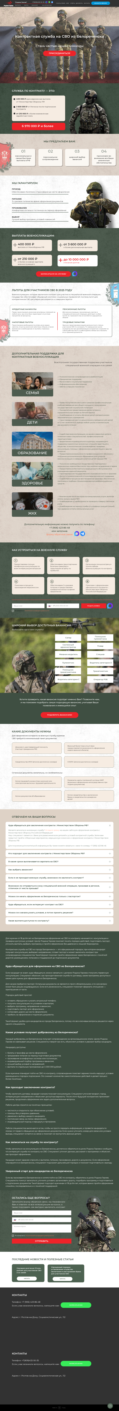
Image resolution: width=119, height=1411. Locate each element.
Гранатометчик (100, 671)
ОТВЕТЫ (72, 3)
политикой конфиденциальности (37, 611)
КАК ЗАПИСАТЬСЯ (47, 5)
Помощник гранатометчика (68, 671)
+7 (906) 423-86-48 (59, 527)
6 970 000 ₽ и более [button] (37, 126)
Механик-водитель (68, 654)
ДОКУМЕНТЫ (79, 3)
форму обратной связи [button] (59, 534)
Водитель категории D (101, 663)
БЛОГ (67, 3)
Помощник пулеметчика (100, 637)
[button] (100, 3)
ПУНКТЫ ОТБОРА (60, 3)
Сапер (68, 638)
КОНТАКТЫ (87, 3)
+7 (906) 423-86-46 (98, 846)
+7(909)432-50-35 (38, 2)
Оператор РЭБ (101, 679)
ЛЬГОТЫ (26, 5)
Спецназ (100, 654)
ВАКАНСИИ (35, 5)
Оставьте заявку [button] (52, 830)
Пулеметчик (68, 663)
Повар (100, 646)
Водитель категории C (68, 679)
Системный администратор (68, 646)
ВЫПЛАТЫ (18, 5)
